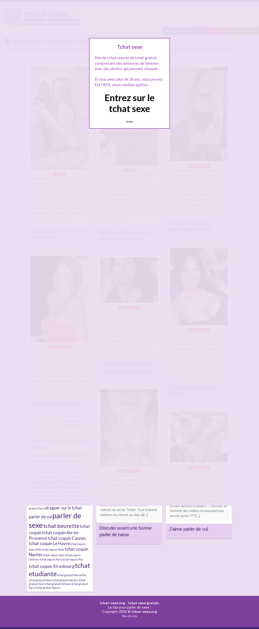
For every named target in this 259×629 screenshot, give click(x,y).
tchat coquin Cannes (67, 538)
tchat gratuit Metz (40, 580)
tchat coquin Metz (53, 549)
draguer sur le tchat (63, 507)
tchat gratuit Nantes (65, 580)
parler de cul (40, 516)
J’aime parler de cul (188, 529)
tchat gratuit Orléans (58, 584)
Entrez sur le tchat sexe (129, 103)
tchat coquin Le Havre (49, 543)
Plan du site (129, 616)
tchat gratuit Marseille (71, 575)
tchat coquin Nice (54, 555)
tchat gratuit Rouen (48, 587)
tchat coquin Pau (72, 559)
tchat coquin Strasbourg (51, 566)
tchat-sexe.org (112, 603)
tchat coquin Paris (51, 559)
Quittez (129, 121)
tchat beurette (61, 526)
